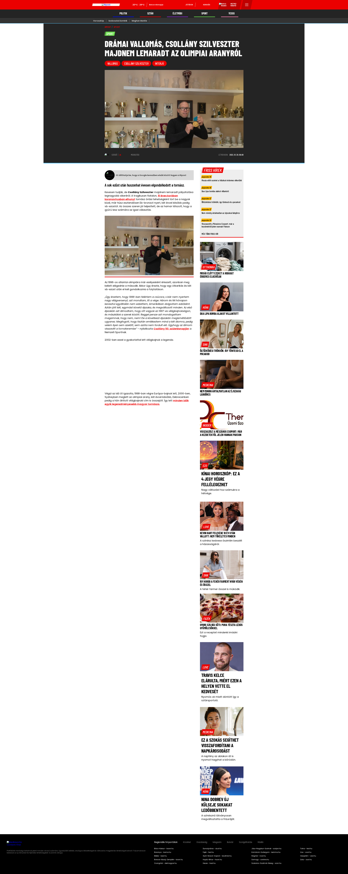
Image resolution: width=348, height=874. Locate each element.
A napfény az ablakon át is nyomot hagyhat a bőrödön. (218, 757)
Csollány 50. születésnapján (171, 328)
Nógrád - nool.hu (258, 856)
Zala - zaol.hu (306, 860)
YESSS (232, 13)
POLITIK (123, 13)
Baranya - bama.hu (162, 852)
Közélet (187, 842)
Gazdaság (201, 842)
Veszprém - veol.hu (308, 856)
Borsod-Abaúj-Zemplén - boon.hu (168, 860)
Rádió (260, 842)
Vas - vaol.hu (305, 852)
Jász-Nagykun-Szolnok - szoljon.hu (266, 849)
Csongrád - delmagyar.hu (165, 863)
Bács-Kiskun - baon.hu (164, 849)
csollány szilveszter (136, 63)
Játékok (189, 5)
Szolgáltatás (245, 842)
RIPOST (108, 27)
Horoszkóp (98, 20)
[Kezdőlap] (106, 5)
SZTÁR (150, 13)
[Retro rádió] (222, 5)
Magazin (217, 842)
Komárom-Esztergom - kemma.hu (265, 852)
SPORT (204, 13)
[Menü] (247, 5)
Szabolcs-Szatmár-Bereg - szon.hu (266, 863)
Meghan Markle (139, 20)
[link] (208, 267)
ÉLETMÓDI (177, 13)
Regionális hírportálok (166, 842)
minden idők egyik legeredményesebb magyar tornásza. (147, 402)
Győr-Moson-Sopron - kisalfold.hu (217, 856)
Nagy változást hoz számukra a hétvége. (220, 491)
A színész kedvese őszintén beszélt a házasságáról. (221, 542)
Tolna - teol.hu (306, 849)
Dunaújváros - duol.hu (212, 849)
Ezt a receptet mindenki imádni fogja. (218, 634)
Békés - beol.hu (160, 856)
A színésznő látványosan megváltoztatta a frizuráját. (218, 817)
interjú (159, 63)
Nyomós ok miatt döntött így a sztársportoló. (220, 698)
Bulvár (230, 842)
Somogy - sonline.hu (260, 860)
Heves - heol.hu (209, 863)
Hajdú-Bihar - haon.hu (212, 860)
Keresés (206, 5)
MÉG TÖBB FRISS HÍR (210, 233)
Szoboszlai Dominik (117, 20)
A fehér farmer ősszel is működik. (220, 589)
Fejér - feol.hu (208, 852)
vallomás (112, 63)
